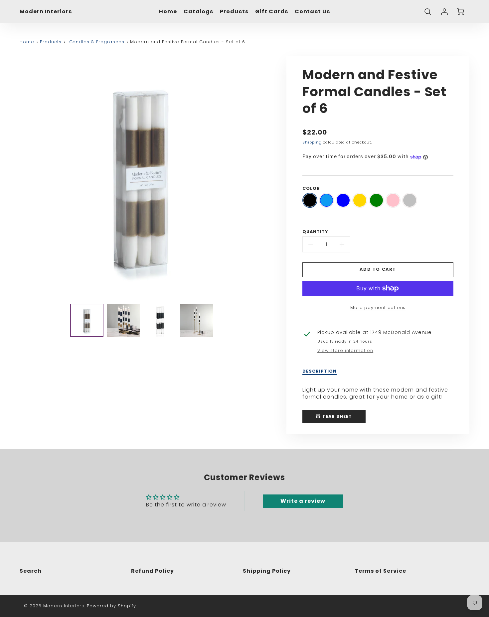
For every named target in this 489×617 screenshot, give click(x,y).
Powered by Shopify (111, 606)
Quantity (315, 231)
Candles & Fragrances (96, 42)
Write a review (302, 501)
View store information (345, 350)
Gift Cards (271, 11)
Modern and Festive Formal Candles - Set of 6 (187, 42)
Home (168, 11)
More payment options (378, 307)
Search (31, 571)
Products (234, 11)
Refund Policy (152, 571)
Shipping (312, 142)
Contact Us (312, 11)
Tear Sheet (336, 416)
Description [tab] (319, 371)
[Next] (267, 177)
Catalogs (199, 11)
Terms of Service (380, 571)
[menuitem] (168, 12)
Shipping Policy (267, 571)
